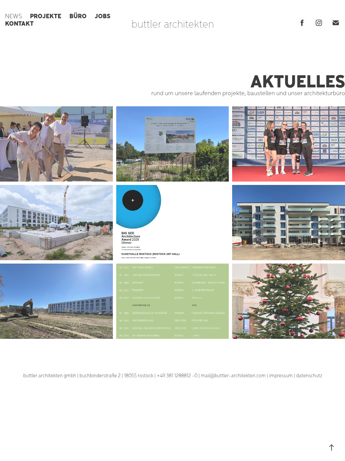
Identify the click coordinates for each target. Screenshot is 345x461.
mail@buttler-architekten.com (233, 375)
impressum (281, 375)
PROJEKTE (45, 15)
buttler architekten (172, 23)
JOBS (103, 15)
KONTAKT (19, 23)
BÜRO (78, 15)
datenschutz (309, 375)
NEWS (13, 15)
